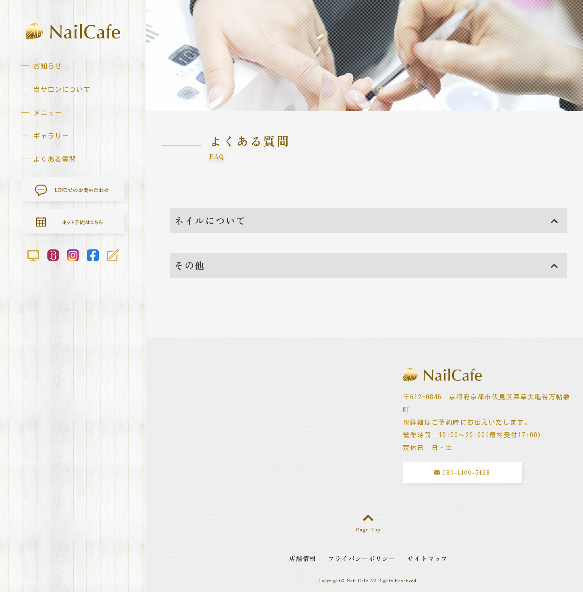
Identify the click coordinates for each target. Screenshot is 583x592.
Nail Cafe (357, 580)
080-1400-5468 (465, 472)
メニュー (47, 112)
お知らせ (47, 66)
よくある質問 (54, 159)
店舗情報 (302, 558)
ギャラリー (51, 135)
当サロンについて (61, 89)
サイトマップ (427, 558)
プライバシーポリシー (361, 558)
